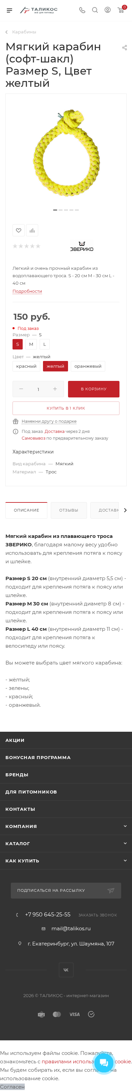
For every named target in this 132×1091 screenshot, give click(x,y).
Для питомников (31, 792)
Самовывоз (33, 438)
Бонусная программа (37, 757)
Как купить (22, 860)
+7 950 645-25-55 (47, 914)
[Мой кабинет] (108, 10)
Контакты (20, 809)
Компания (21, 826)
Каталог (17, 843)
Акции (15, 740)
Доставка (55, 431)
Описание (26, 510)
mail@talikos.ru (71, 928)
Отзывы (69, 510)
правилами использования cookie (86, 1061)
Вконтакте (66, 970)
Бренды (16, 774)
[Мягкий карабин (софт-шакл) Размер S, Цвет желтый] (66, 153)
